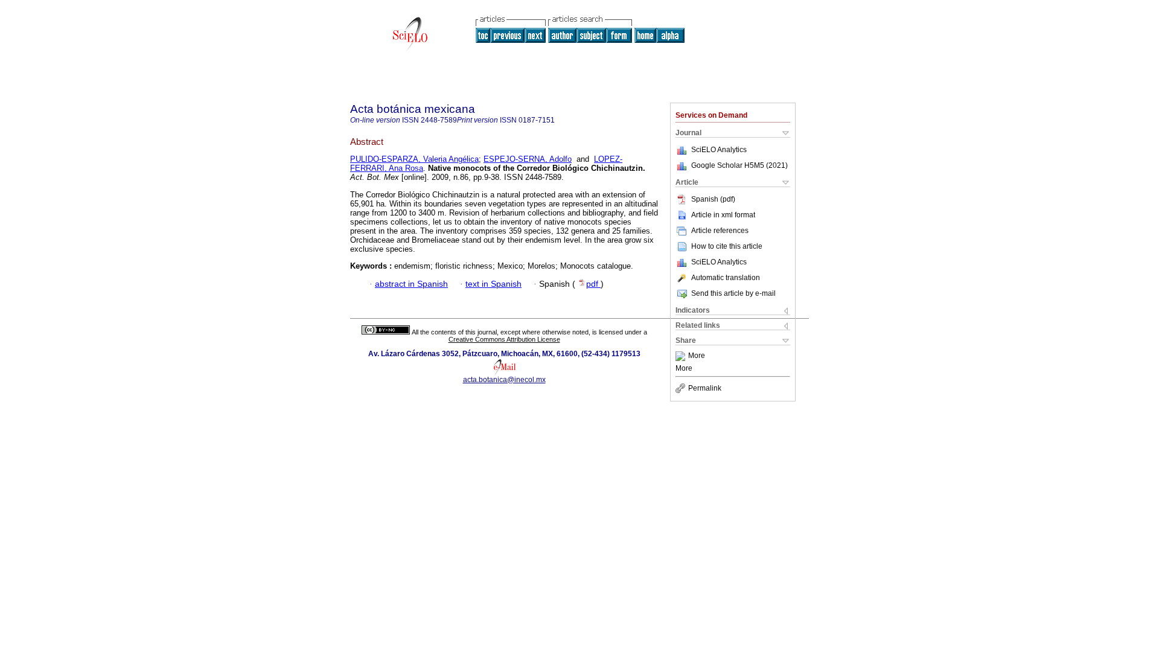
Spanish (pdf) (713, 199)
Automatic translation (725, 277)
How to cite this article (726, 246)
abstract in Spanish (411, 284)
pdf (593, 284)
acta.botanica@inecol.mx (504, 380)
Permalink (704, 388)
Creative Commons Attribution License (504, 339)
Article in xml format (723, 215)
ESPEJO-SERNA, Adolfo (528, 159)
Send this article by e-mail (733, 293)
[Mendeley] (681, 356)
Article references (720, 230)
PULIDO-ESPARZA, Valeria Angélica (414, 159)
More (696, 356)
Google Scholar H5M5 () (739, 165)
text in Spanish (493, 284)
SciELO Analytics (719, 149)
